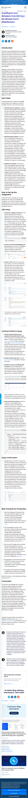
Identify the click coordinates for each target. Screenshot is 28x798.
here (5, 223)
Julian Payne (5, 746)
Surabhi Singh (6, 747)
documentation (8, 360)
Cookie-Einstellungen (14, 796)
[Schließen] (25, 779)
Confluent (12, 26)
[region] (14, 788)
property (19, 556)
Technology (5, 26)
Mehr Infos (15, 4)
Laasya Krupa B (6, 774)
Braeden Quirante (11, 30)
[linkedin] (9, 41)
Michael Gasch (10, 35)
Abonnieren (14, 713)
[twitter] (3, 41)
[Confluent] (6, 8)
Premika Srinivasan (7, 751)
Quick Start (7, 341)
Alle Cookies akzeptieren (14, 790)
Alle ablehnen (14, 793)
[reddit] (12, 41)
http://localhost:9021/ (16, 343)
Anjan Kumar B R (6, 749)
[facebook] (6, 41)
